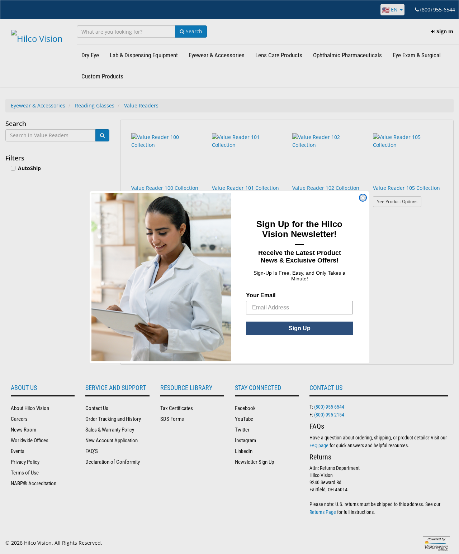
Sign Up (300, 328)
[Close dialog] (362, 197)
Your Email (260, 295)
